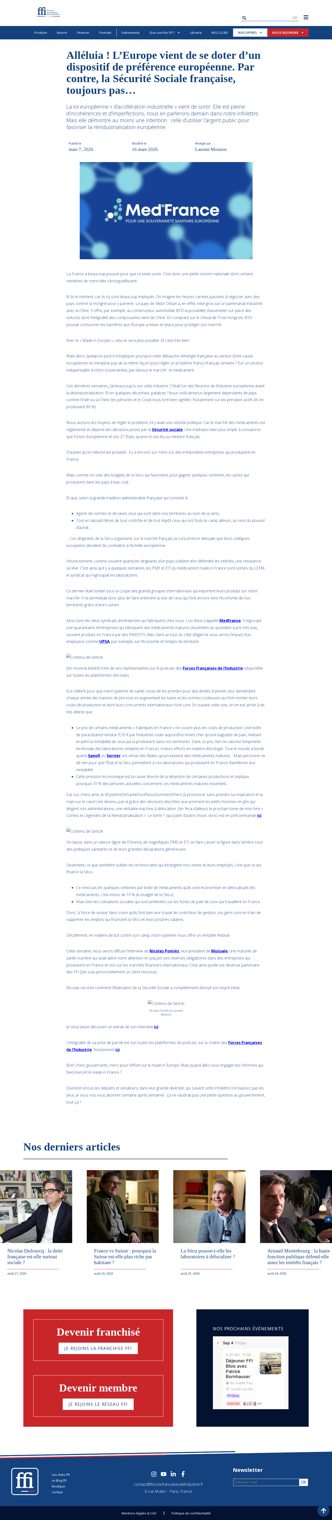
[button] (328, 1219)
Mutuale (219, 951)
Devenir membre (98, 1388)
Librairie (196, 32)
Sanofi (94, 755)
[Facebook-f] (183, 1474)
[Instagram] (154, 1474)
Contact (57, 1492)
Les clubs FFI (61, 1474)
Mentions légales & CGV (139, 1513)
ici (259, 815)
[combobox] (266, 18)
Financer (83, 32)
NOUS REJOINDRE (285, 32)
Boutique (58, 1486)
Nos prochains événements (248, 1328)
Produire (40, 32)
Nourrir (62, 32)
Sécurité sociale (167, 429)
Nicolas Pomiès (164, 951)
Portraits (105, 32)
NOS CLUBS (219, 32)
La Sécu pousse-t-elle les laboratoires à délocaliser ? (208, 1253)
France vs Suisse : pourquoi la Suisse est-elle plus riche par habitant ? (125, 1256)
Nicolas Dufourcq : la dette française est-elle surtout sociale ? (35, 1256)
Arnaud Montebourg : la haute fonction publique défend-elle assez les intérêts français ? (298, 1256)
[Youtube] (163, 1474)
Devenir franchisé (98, 1332)
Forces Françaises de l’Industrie (213, 668)
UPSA (104, 641)
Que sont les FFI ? (162, 32)
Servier (114, 755)
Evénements (131, 32)
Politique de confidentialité (191, 1513)
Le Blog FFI (59, 1480)
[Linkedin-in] (173, 1474)
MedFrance (230, 620)
